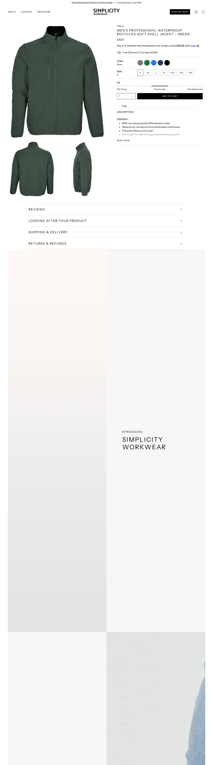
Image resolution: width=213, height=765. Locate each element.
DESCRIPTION (125, 112)
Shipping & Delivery (48, 232)
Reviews (37, 209)
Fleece (120, 26)
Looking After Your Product (58, 221)
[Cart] (203, 12)
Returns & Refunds (48, 243)
